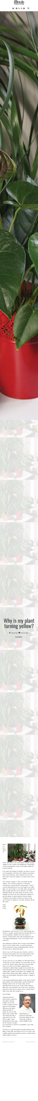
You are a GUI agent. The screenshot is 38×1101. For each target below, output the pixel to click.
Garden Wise (14, 633)
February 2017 (24, 633)
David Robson (18, 637)
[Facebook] (17, 8)
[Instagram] (21, 8)
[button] (13, 8)
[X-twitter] (19, 8)
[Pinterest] (24, 8)
